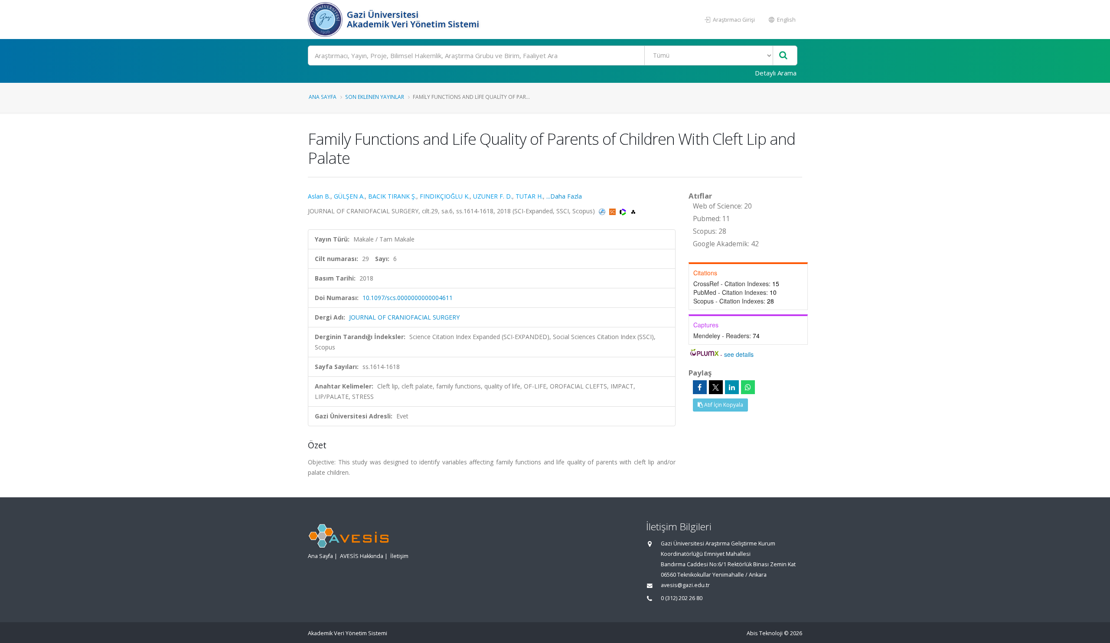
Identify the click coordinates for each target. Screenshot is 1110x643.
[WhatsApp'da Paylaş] (748, 387)
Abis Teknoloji (765, 633)
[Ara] (783, 55)
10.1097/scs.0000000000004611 (407, 298)
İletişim (399, 556)
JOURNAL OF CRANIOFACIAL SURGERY (404, 317)
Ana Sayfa (322, 96)
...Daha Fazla (564, 196)
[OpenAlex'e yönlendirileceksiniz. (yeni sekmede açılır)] (633, 211)
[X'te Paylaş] (716, 387)
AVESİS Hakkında (361, 556)
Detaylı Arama (776, 73)
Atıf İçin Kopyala (723, 404)
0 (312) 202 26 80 (681, 598)
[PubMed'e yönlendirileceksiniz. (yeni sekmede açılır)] (603, 211)
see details (739, 354)
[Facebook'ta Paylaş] (700, 387)
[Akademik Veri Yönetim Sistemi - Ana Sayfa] (326, 19)
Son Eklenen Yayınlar (374, 96)
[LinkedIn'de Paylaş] (732, 387)
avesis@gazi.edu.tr (685, 585)
